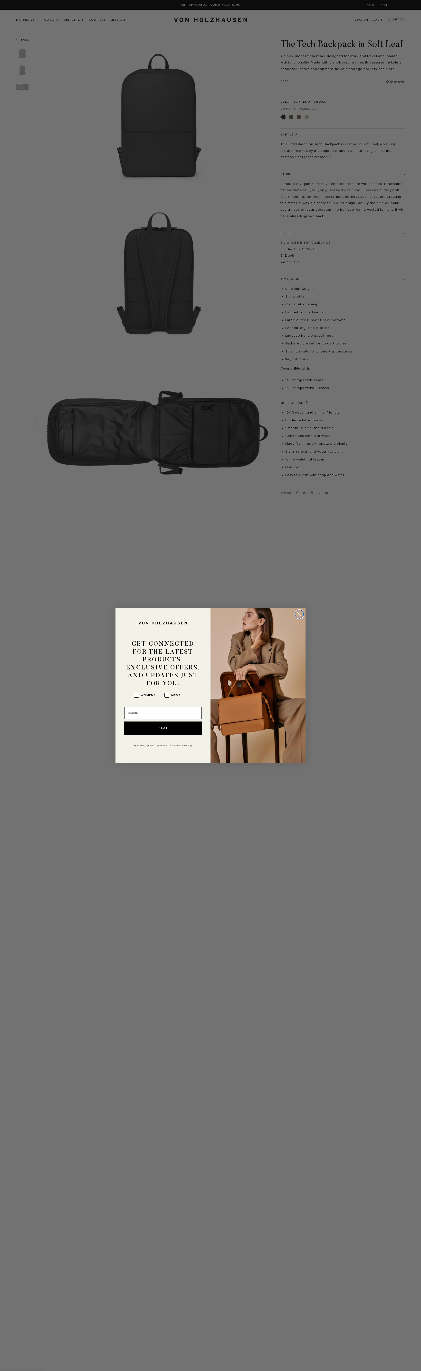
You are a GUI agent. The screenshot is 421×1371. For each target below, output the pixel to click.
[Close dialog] (299, 614)
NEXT (163, 728)
